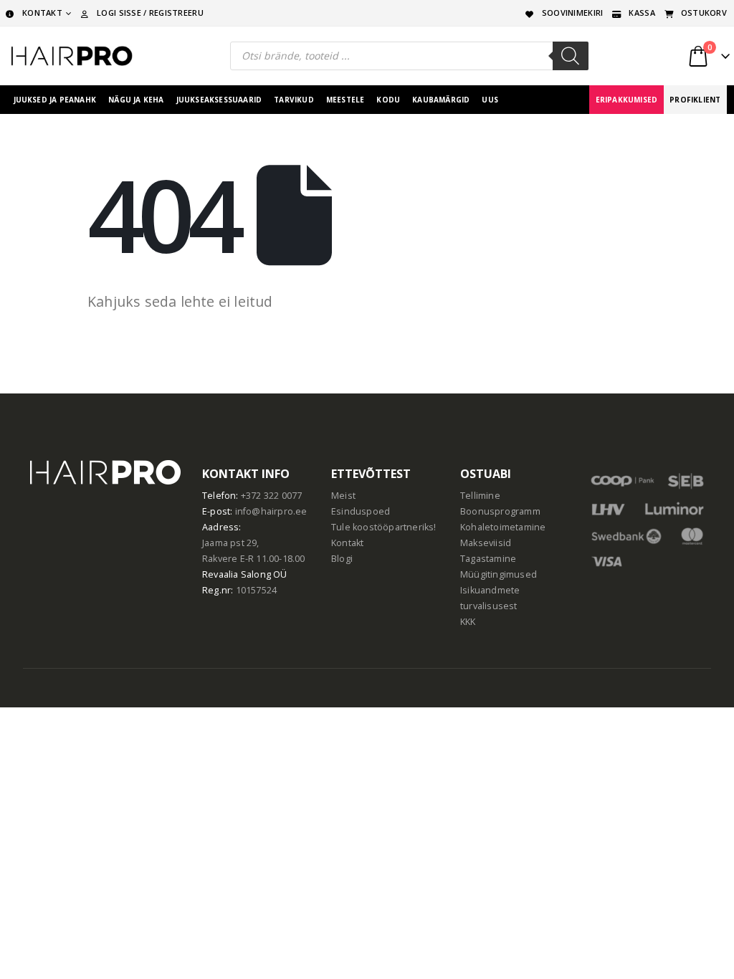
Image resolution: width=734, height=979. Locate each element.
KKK (468, 622)
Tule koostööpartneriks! (384, 527)
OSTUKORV (704, 12)
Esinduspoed (360, 511)
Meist (343, 496)
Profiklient (694, 100)
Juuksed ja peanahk (55, 100)
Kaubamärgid (441, 100)
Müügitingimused (498, 574)
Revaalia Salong (236, 574)
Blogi (342, 559)
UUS (490, 100)
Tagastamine (488, 559)
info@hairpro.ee (271, 511)
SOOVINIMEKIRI (573, 12)
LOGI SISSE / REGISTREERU (150, 12)
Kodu (388, 100)
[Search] (570, 56)
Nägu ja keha (135, 100)
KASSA (641, 12)
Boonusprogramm (500, 511)
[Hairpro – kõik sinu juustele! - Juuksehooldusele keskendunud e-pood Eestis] (72, 56)
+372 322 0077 (271, 496)
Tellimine (480, 496)
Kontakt (347, 543)
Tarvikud (294, 100)
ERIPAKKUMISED (627, 100)
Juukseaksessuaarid (219, 100)
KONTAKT (42, 12)
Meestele (345, 100)
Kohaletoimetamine (502, 527)
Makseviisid (485, 543)
